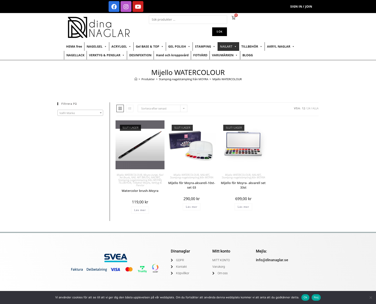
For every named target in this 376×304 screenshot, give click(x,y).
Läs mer (140, 210)
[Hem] (135, 79)
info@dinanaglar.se (272, 260)
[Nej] (370, 297)
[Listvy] (129, 108)
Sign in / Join (301, 6)
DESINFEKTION (140, 55)
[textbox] (80, 113)
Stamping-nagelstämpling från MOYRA (139, 180)
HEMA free (74, 46)
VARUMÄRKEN (222, 55)
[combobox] (80, 113)
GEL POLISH (177, 46)
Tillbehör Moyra (141, 182)
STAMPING (203, 46)
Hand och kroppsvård (172, 55)
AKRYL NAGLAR (278, 46)
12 (303, 108)
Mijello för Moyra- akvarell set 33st (243, 185)
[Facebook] (114, 6)
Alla (315, 108)
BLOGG (247, 55)
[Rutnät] (120, 108)
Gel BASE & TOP (147, 46)
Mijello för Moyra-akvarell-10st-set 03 (191, 185)
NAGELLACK (75, 55)
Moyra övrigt (150, 175)
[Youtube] (138, 6)
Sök (220, 31)
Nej (316, 297)
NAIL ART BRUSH (140, 177)
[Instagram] (126, 6)
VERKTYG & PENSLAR (104, 55)
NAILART (226, 46)
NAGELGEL (94, 46)
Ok (305, 297)
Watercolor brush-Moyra (140, 191)
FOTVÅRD (200, 55)
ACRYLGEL (119, 46)
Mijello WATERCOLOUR (227, 79)
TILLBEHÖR (249, 46)
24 (308, 108)
